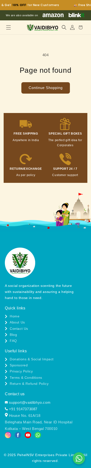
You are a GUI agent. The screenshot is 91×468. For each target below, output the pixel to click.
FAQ (13, 341)
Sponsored (19, 365)
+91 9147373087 (22, 409)
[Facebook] (18, 436)
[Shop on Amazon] (53, 15)
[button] (8, 27)
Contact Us (19, 329)
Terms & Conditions (26, 377)
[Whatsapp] (38, 436)
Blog (13, 335)
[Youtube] (28, 436)
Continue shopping (46, 88)
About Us (17, 322)
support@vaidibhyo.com (29, 402)
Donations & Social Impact (32, 359)
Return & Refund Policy (29, 384)
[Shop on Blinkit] (76, 15)
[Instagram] (8, 436)
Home (14, 316)
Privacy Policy (21, 371)
